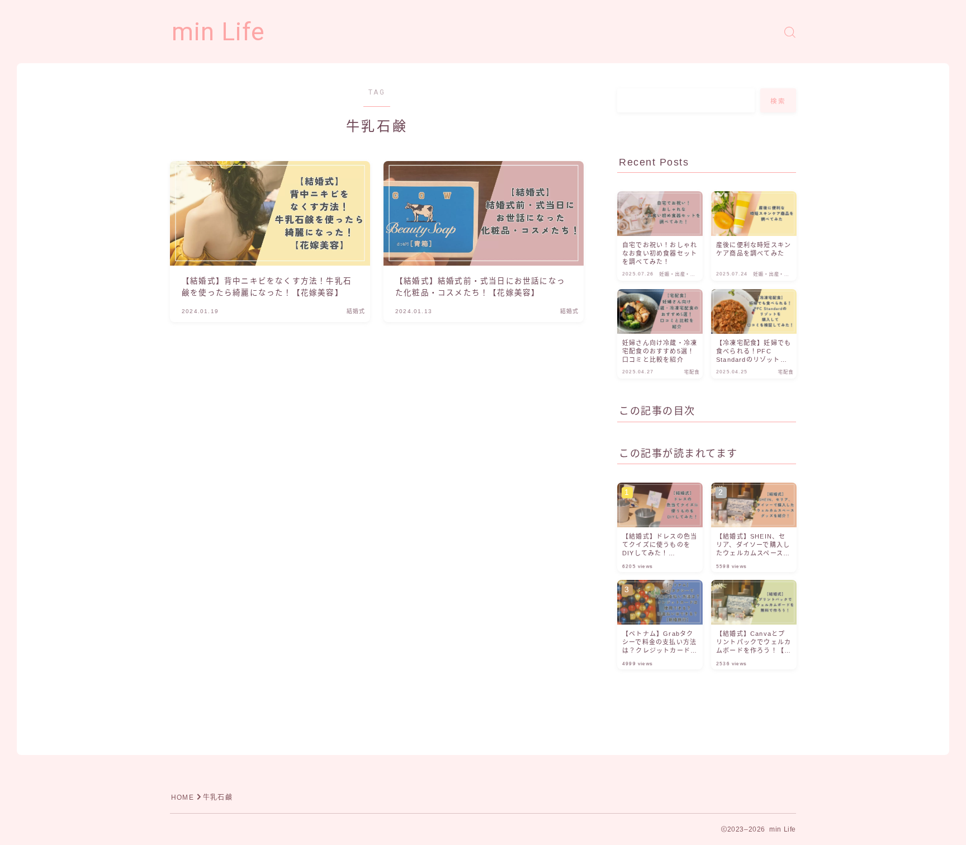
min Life (218, 31)
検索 (778, 101)
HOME (182, 797)
